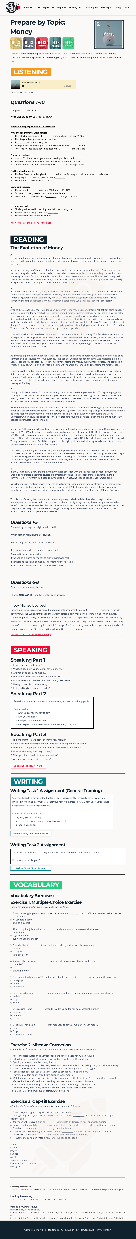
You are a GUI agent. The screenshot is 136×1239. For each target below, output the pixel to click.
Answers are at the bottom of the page (31, 222)
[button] (43, 7)
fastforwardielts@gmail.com (48, 1229)
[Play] (23, 86)
